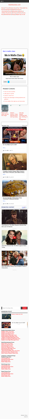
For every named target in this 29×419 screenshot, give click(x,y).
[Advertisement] (14, 34)
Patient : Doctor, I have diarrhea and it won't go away (14, 114)
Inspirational (8, 9)
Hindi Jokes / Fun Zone (7, 343)
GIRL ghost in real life (9, 93)
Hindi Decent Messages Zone (8, 348)
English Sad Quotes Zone (7, 333)
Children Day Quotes (7, 12)
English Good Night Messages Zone (10, 339)
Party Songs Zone (5, 360)
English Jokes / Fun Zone (7, 331)
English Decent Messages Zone (9, 335)
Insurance (18, 9)
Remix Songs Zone (5, 361)
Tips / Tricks (20, 8)
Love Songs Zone (5, 358)
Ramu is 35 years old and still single (5, 114)
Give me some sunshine (9, 91)
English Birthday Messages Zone (9, 336)
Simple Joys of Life (20, 14)
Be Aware (15, 12)
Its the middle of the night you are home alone (14, 101)
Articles (19, 12)
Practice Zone (13, 8)
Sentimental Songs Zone (7, 359)
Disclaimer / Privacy (24, 415)
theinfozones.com (14, 5)
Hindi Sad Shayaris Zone (7, 349)
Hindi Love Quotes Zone (7, 344)
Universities (4, 11)
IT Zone (7, 8)
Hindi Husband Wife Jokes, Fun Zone (11, 350)
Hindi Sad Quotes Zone (7, 345)
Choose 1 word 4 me (9, 95)
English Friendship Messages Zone (10, 337)
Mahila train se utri (17, 314)
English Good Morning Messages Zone (10, 338)
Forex (9, 11)
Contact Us (26, 416)
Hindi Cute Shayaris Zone (7, 347)
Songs (13, 14)
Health (13, 9)
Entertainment (7, 14)
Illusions (21, 11)
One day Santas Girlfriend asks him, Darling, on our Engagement (23, 116)
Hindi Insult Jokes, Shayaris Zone (9, 351)
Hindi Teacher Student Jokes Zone (9, 353)
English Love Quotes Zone (7, 332)
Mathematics (15, 11)
